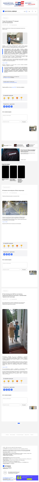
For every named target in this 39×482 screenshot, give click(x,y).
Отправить (24, 121)
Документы (27, 434)
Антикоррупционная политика (8, 477)
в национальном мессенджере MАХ (10, 82)
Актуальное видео (20, 434)
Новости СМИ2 (4, 221)
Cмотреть (29, 479)
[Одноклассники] (7, 106)
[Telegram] (9, 106)
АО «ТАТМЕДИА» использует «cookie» (9, 478)
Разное (32, 434)
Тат (29, 11)
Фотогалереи (12, 434)
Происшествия (6, 187)
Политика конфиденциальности (8, 480)
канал (13, 87)
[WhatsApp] (12, 106)
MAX (15, 87)
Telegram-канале (7, 77)
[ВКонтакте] (4, 106)
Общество (5, 17)
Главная (7, 434)
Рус (24, 11)
